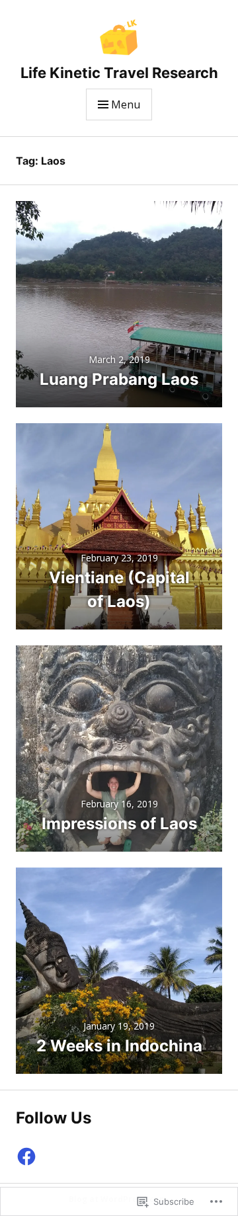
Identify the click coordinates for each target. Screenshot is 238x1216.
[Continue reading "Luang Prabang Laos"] (119, 304)
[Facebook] (26, 1156)
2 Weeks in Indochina (119, 1045)
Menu (125, 104)
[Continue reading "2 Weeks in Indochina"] (119, 971)
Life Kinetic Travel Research (119, 72)
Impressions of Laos (119, 823)
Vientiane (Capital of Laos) (119, 589)
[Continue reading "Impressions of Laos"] (119, 748)
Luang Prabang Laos (119, 379)
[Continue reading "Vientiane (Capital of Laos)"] (119, 526)
